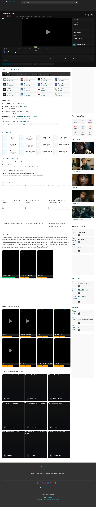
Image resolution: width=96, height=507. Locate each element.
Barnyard (5, 334)
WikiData (26, 121)
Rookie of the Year (58, 363)
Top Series (75, 307)
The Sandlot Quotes (8, 158)
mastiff (55, 124)
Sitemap (44, 478)
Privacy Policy (58, 478)
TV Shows (37, 473)
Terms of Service (50, 478)
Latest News (6, 182)
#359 (5, 16)
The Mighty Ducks (58, 334)
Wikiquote (11, 166)
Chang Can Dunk (23, 363)
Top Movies (76, 278)
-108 (10, 16)
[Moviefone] (11, 2)
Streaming (42, 473)
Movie (13, 16)
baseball (16, 124)
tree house (29, 124)
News (63, 473)
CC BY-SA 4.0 (30, 166)
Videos (59, 473)
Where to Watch (11, 69)
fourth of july (22, 124)
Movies (32, 473)
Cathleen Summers (26, 116)
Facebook (4, 52)
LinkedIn (82, 128)
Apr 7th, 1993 (17, 48)
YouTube (75, 128)
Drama (23, 48)
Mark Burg (34, 116)
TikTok (75, 134)
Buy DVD (25, 106)
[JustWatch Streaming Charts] (3, 16)
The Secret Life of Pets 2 (25, 334)
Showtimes (47, 473)
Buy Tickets (24, 103)
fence (51, 124)
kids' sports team (36, 124)
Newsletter (82, 134)
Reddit (8, 52)
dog (8, 124)
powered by (5, 72)
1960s (12, 124)
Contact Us (39, 478)
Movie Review (81, 239)
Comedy (27, 48)
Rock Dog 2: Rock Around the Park (45, 363)
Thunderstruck (6, 363)
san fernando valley (44, 124)
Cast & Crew (6, 132)
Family (30, 48)
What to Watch (54, 473)
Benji (39, 334)
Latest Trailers (76, 139)
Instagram (90, 122)
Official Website (20, 121)
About (35, 478)
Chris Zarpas (17, 116)
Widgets (89, 134)
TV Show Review (81, 232)
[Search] (76, 2)
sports (4, 124)
